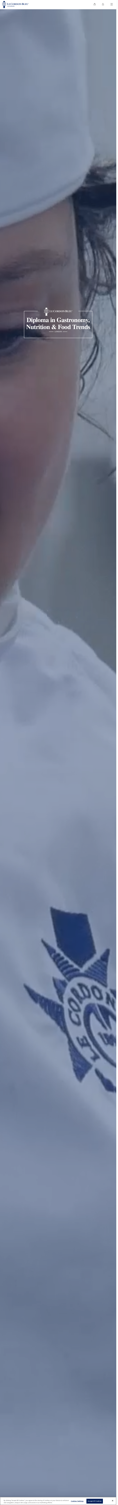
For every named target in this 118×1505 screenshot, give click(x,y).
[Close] (112, 1500)
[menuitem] (94, 4)
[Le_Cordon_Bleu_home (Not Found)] (15, 4)
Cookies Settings (77, 1501)
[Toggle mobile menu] (111, 4)
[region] (58, 1501)
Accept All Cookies (95, 1501)
